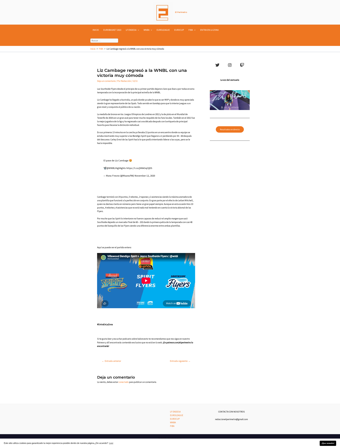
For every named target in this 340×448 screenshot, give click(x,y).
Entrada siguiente (180, 361)
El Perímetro (181, 12)
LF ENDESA (131, 29)
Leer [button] (111, 443)
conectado (123, 382)
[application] (137, 30)
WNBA (146, 29)
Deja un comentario (106, 81)
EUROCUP (179, 29)
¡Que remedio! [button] (328, 443)
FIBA (190, 29)
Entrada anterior (111, 361)
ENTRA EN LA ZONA (209, 29)
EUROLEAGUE (163, 29)
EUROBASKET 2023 (112, 29)
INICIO (96, 29)
